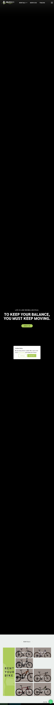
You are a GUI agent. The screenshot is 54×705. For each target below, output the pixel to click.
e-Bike (24, 663)
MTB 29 (42, 652)
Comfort (24, 652)
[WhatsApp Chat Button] (51, 702)
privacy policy (21, 352)
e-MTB (24, 677)
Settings (22, 355)
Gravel (42, 677)
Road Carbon (24, 691)
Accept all (31, 355)
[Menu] (52, 2)
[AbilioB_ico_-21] (7, 3)
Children (42, 691)
